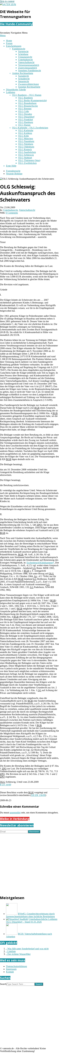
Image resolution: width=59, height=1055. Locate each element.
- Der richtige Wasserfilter (18, 954)
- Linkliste (11, 951)
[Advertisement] (29, 862)
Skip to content (7, 1)
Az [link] (35, 576)
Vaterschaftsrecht (27, 210)
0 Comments (12, 213)
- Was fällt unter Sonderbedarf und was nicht (27, 948)
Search (3, 984)
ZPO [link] (39, 525)
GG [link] (39, 690)
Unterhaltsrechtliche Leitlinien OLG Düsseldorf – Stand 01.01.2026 (31, 920)
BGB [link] (36, 408)
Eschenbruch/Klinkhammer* (40, 562)
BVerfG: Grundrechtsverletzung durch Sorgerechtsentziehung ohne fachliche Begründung (30, 915)
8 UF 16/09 (5, 784)
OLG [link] (51, 573)
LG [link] (34, 568)
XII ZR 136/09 (38, 795)
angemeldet (15, 812)
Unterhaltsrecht (10, 210)
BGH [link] (31, 792)
